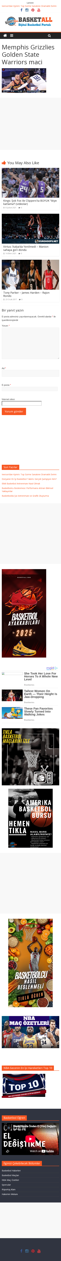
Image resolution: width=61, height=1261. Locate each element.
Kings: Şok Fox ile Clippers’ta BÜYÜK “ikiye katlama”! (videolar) (30, 202)
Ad (4, 368)
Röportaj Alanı (8, 1189)
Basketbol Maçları (10, 1175)
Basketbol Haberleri (11, 1170)
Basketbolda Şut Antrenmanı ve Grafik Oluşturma (25, 495)
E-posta (6, 385)
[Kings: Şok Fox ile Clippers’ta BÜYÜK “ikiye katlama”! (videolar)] (30, 169)
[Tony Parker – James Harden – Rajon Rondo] (30, 261)
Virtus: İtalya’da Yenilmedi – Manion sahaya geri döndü (25, 248)
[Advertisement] (30, 124)
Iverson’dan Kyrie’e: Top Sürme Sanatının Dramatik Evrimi (29, 6)
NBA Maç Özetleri (10, 1180)
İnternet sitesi (8, 399)
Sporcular (6, 1184)
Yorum (6, 325)
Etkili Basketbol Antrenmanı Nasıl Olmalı (21, 483)
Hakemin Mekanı (10, 1194)
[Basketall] (30, 16)
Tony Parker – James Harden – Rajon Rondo (26, 294)
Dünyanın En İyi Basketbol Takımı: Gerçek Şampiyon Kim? (29, 479)
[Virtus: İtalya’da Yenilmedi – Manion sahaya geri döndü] (30, 215)
